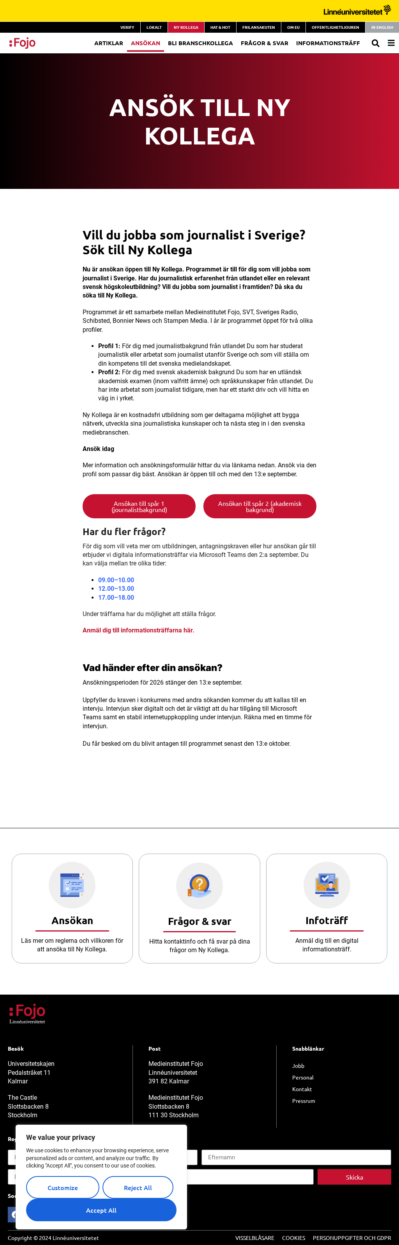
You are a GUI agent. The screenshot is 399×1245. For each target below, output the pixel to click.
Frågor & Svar (264, 43)
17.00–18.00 (116, 597)
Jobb (298, 1065)
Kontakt (302, 1088)
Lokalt (154, 27)
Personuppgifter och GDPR (352, 1237)
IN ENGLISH (382, 27)
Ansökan (145, 43)
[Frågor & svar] (199, 886)
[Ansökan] (72, 885)
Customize (63, 1187)
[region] (101, 1177)
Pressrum (303, 1100)
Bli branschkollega (200, 43)
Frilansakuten (258, 27)
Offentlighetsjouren (335, 27)
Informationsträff (328, 43)
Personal (303, 1077)
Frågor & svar (199, 920)
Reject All (138, 1187)
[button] (376, 43)
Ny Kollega (186, 27)
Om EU (293, 27)
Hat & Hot (220, 27)
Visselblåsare (254, 1237)
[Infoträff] (327, 885)
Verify (127, 27)
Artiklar (108, 43)
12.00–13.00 (116, 588)
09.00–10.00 (116, 580)
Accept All (101, 1210)
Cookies (293, 1237)
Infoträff (326, 920)
